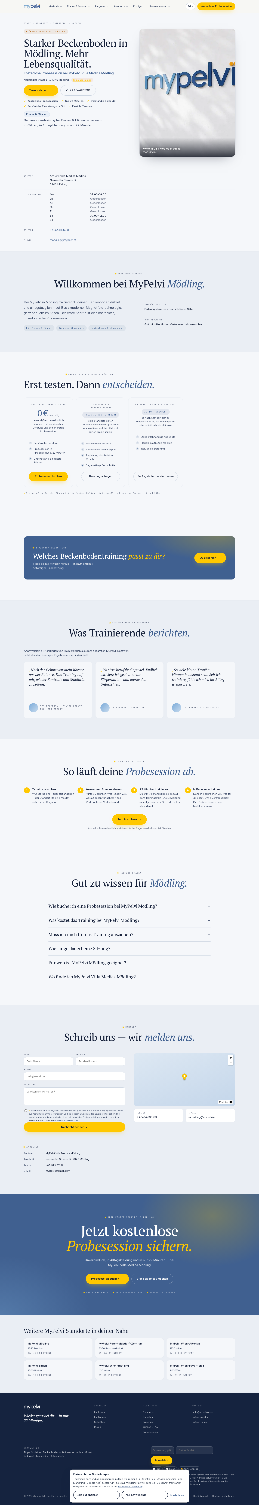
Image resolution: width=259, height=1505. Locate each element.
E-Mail (28, 1069)
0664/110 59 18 (54, 1165)
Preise (97, 1427)
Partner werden (158, 6)
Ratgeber (100, 6)
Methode (54, 6)
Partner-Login (199, 1422)
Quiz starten (210, 557)
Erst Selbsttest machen (152, 1278)
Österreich (60, 23)
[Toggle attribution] (231, 1102)
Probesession (150, 1432)
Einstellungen (177, 1495)
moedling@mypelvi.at (63, 240)
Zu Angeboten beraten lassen (156, 476)
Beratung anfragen (100, 476)
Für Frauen (100, 1412)
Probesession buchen (48, 476)
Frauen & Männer (77, 6)
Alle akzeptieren (88, 1495)
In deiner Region (82, 80)
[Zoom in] (230, 1057)
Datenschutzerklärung (66, 1120)
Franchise (148, 1422)
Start (27, 23)
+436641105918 (78, 90)
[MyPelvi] (32, 6)
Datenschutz (57, 1456)
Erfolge (137, 6)
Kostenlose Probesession (216, 6)
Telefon (80, 1054)
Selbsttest (100, 1422)
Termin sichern (41, 90)
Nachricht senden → (74, 1127)
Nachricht (29, 1084)
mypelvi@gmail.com (58, 1170)
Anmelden (161, 1460)
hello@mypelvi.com (202, 1412)
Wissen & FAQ (150, 1427)
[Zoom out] (230, 1062)
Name (26, 1054)
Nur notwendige (136, 1495)
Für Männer (100, 1417)
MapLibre (223, 1101)
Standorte (119, 6)
